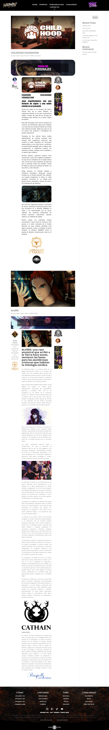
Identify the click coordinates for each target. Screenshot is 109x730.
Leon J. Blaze (16, 56)
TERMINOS (59, 720)
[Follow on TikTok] (57, 709)
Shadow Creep (86, 26)
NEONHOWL (89, 696)
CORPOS (43, 704)
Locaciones (38, 56)
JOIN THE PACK (89, 704)
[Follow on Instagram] (47, 709)
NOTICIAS (43, 701)
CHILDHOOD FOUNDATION (25, 52)
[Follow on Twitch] (52, 709)
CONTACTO (54, 7)
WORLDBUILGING (56, 5)
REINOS (66, 699)
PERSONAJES (43, 696)
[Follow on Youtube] (62, 709)
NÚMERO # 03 (20, 701)
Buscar (95, 17)
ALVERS (32, 56)
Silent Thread (86, 28)
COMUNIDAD (71, 5)
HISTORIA (66, 696)
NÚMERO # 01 (20, 696)
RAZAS (36, 313)
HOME (34, 5)
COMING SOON (20, 704)
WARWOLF (43, 5)
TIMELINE (66, 704)
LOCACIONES (43, 699)
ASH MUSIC (89, 701)
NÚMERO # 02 (20, 699)
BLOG (89, 699)
